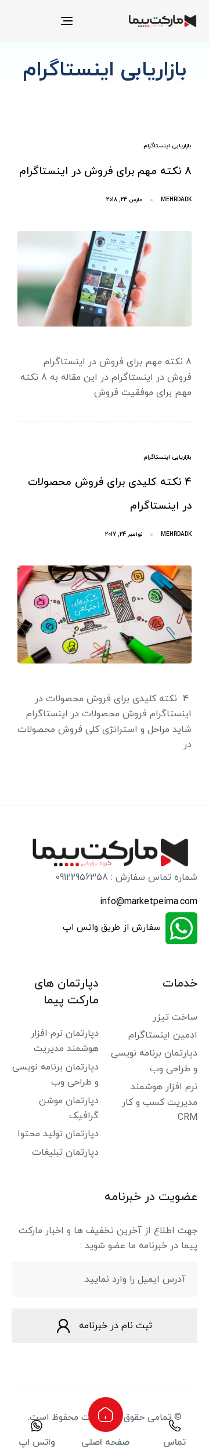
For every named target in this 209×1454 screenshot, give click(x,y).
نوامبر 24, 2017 (124, 534)
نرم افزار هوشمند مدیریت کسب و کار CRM (159, 1102)
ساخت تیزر (175, 1017)
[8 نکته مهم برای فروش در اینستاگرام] (104, 279)
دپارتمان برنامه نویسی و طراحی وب (154, 1061)
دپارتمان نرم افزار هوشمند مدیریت (65, 1041)
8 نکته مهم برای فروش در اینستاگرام (105, 171)
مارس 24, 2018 (124, 199)
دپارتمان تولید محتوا (58, 1133)
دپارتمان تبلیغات (65, 1152)
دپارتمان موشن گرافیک (69, 1108)
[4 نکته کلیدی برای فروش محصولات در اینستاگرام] (104, 614)
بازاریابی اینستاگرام (167, 146)
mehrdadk (176, 199)
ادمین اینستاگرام (162, 1035)
